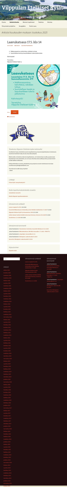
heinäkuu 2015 (7, 449)
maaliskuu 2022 (7, 335)
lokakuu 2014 (6, 465)
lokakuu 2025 (6, 280)
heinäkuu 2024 (7, 296)
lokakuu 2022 (6, 319)
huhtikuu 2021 (7, 343)
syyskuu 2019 (6, 364)
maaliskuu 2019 (7, 371)
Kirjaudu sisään (13, 250)
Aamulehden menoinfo (15, 193)
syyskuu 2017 (6, 413)
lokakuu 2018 (6, 384)
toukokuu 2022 (7, 330)
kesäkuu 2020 (7, 351)
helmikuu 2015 (7, 457)
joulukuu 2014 (6, 460)
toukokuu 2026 (7, 275)
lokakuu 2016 (6, 431)
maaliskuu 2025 (7, 288)
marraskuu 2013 (7, 483)
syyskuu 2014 (6, 468)
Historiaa (49, 22)
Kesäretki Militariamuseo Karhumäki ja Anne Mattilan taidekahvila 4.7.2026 (28, 210)
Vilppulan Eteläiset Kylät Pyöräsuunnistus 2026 (21, 212)
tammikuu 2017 (7, 423)
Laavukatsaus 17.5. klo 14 (24, 42)
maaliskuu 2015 (7, 455)
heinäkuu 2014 (7, 470)
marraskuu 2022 (7, 317)
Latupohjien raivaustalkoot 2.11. (27, 234)
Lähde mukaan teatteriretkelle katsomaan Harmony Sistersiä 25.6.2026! (27, 215)
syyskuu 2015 (6, 447)
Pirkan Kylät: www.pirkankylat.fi (17, 182)
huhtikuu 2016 (7, 436)
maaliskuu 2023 (7, 314)
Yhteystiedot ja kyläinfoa (8, 26)
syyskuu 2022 (6, 322)
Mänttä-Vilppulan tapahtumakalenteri (18, 196)
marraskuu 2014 (7, 462)
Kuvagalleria (22, 26)
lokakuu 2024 (6, 291)
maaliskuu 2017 (7, 418)
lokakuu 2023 (6, 304)
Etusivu (4, 22)
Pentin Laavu (32, 26)
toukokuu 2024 (7, 299)
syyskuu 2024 (6, 293)
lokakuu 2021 (6, 338)
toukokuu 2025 (7, 286)
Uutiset (18, 45)
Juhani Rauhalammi (28, 45)
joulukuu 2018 (6, 379)
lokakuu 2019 (6, 361)
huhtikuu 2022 (7, 332)
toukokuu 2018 (7, 395)
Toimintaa (41, 22)
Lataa (14, 112)
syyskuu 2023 (6, 306)
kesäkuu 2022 (7, 327)
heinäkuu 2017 (7, 416)
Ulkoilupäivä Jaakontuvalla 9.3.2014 (28, 236)
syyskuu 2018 (6, 387)
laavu (8, 112)
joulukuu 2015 (6, 442)
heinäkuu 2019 (7, 366)
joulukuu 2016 (6, 426)
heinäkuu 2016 (7, 434)
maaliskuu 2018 (7, 400)
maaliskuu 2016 (7, 439)
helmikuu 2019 (7, 374)
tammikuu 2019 (7, 377)
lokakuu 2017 (6, 410)
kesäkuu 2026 (7, 273)
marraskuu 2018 (7, 382)
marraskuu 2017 (7, 408)
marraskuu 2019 (7, 358)
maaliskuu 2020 (7, 353)
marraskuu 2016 (7, 429)
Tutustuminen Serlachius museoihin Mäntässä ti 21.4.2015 (34, 229)
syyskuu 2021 (6, 340)
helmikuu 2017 (7, 421)
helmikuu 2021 (7, 345)
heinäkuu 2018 (7, 390)
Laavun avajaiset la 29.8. (15, 207)
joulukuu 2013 (6, 481)
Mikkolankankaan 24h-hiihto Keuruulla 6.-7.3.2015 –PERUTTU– (34, 231)
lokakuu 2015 (6, 444)
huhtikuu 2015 (7, 452)
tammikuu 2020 (7, 356)
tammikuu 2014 (7, 478)
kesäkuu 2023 (7, 309)
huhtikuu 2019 (7, 369)
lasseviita (11, 239)
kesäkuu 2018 (7, 392)
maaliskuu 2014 (7, 473)
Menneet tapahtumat (28, 22)
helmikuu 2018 (7, 403)
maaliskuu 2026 (7, 278)
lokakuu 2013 (6, 486)
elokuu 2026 (6, 270)
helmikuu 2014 (7, 475)
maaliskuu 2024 (7, 301)
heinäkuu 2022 (7, 325)
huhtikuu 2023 (7, 312)
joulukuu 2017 (6, 405)
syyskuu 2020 (6, 348)
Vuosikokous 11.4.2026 (15, 217)
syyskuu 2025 (6, 283)
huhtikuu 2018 (7, 397)
